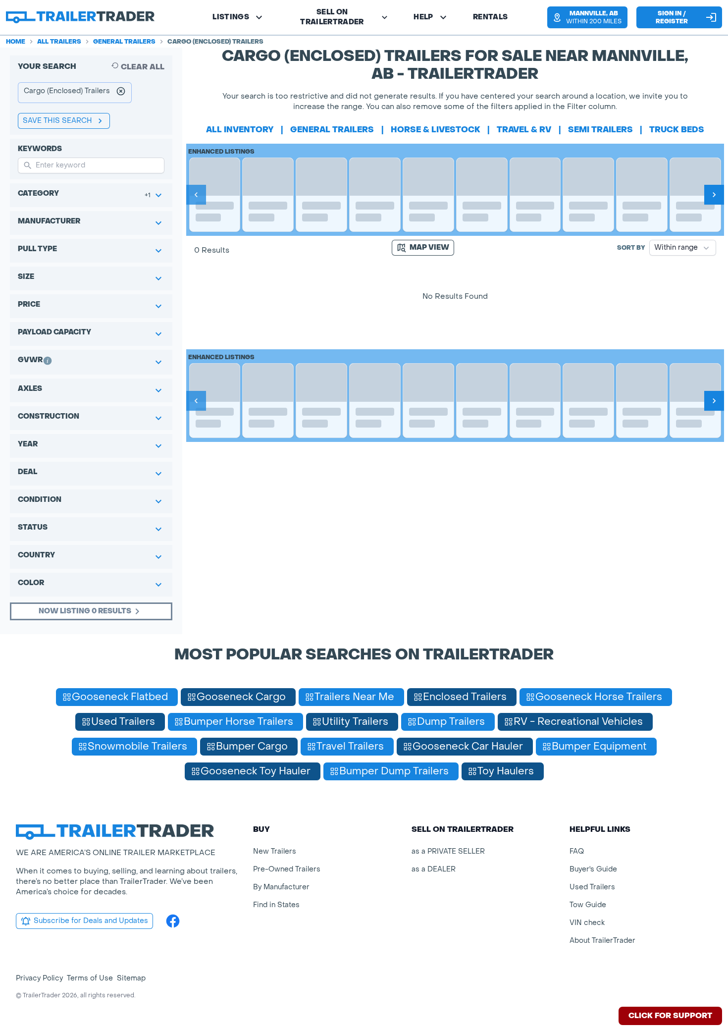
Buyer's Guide (593, 869)
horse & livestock (435, 129)
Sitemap (131, 978)
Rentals (490, 17)
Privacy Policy (39, 978)
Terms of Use (90, 978)
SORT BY (631, 248)
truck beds (676, 129)
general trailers (332, 129)
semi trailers (600, 129)
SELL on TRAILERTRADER (332, 17)
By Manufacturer (281, 887)
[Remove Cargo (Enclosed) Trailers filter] (121, 92)
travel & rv (524, 129)
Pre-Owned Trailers (286, 869)
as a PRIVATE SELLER (448, 851)
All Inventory (240, 129)
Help (423, 17)
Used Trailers (592, 887)
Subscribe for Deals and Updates (91, 920)
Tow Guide (588, 905)
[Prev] (196, 195)
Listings (230, 17)
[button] (586, 17)
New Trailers (274, 851)
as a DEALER (434, 869)
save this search (57, 120)
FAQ (577, 851)
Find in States (276, 905)
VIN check (587, 922)
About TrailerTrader (602, 940)
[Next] (714, 195)
